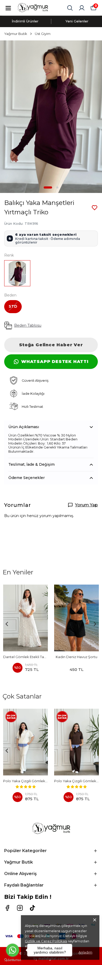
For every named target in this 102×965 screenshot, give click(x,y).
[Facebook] (7, 908)
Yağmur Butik (15, 34)
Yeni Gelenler (76, 21)
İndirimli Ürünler (25, 21)
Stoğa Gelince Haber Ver (51, 344)
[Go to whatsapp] (12, 950)
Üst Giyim (42, 34)
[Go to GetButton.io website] (12, 959)
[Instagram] (20, 908)
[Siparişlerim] (81, 8)
